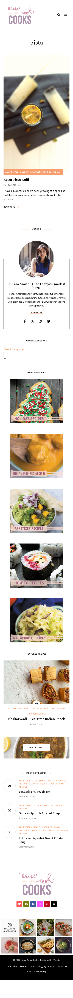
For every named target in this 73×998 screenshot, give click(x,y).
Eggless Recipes (41, 172)
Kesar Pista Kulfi (16, 179)
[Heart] (19, 904)
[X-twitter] (54, 904)
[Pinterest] (47, 904)
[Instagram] (40, 904)
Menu (65, 14)
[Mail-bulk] (26, 904)
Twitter (32, 321)
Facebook (24, 321)
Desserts (25, 172)
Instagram (40, 321)
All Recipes (11, 172)
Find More (36, 312)
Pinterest (48, 321)
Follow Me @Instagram (10, 930)
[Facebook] (33, 904)
